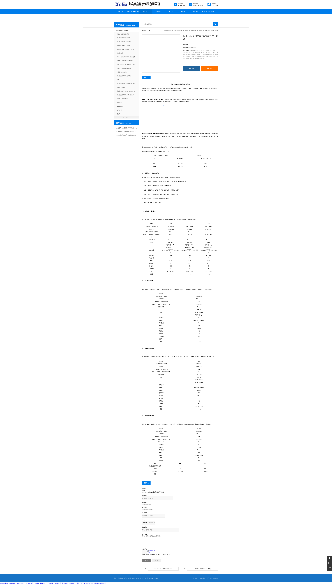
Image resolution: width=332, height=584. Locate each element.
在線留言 (195, 11)
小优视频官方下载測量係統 (124, 76)
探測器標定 (120, 106)
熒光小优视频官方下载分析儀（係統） (126, 57)
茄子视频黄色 (35, 583)
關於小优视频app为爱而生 (133, 12)
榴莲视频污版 (82, 583)
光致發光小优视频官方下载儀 (125, 60)
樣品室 (118, 114)
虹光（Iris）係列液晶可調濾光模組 (163, 568)
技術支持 (170, 11)
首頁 (173, 30)
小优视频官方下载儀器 (122, 30)
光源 (118, 79)
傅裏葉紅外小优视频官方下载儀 (125, 49)
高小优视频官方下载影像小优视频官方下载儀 (126, 84)
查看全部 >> (126, 117)
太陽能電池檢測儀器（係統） (125, 68)
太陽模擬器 (120, 53)
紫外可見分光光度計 (122, 98)
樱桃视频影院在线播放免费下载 (69, 583)
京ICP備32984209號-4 (153, 578)
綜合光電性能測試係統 (123, 34)
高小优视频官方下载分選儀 (124, 41)
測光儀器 (119, 110)
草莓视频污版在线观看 (100, 583)
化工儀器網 (202, 578)
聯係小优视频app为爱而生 (208, 12)
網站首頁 (120, 11)
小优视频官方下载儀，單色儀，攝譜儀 (126, 91)
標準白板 (119, 102)
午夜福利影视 (89, 583)
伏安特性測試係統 (121, 72)
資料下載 (183, 11)
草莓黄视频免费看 (56, 583)
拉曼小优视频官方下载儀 (123, 45)
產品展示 (145, 11)
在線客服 (209, 68)
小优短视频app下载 (10, 583)
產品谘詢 (191, 68)
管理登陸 (209, 578)
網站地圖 (215, 578)
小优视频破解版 (27, 583)
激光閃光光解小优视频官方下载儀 (126, 64)
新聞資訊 (158, 11)
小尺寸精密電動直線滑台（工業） (202, 568)
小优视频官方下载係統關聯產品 (125, 95)
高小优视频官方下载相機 (123, 38)
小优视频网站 (19, 583)
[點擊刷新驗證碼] (151, 551)
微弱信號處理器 (121, 87)
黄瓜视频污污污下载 (45, 583)
